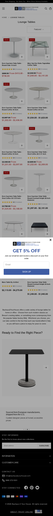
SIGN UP (26, 272)
